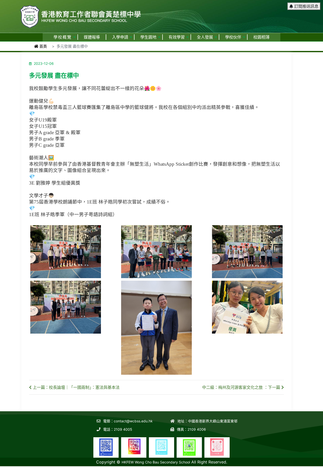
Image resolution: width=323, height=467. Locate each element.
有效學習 (177, 37)
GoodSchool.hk (310, 463)
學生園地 (148, 37)
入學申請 (120, 37)
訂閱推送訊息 (305, 6)
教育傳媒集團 (286, 463)
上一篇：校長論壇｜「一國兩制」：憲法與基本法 (76, 387)
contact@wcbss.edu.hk (133, 421)
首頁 (42, 46)
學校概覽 (62, 37)
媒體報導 (92, 37)
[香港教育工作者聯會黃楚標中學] (81, 14)
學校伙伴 (233, 37)
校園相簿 (261, 37)
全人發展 (205, 37)
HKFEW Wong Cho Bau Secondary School (156, 462)
